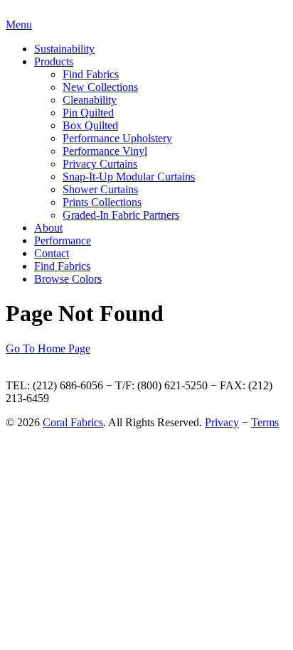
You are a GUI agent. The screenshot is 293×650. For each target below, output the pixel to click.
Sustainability (64, 49)
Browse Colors (68, 279)
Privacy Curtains (100, 164)
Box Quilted (90, 125)
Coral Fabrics (73, 422)
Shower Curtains (100, 189)
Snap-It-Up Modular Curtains (129, 176)
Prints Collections (102, 202)
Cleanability (90, 100)
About (48, 228)
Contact (51, 253)
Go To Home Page (48, 348)
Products (53, 61)
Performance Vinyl (105, 151)
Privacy (222, 422)
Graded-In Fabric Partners (121, 215)
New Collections (100, 87)
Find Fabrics (91, 74)
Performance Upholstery (117, 138)
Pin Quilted (88, 113)
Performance (62, 240)
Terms (265, 422)
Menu (19, 24)
